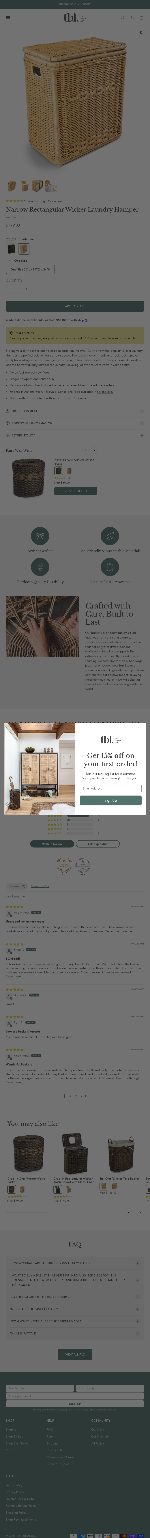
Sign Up (110, 800)
